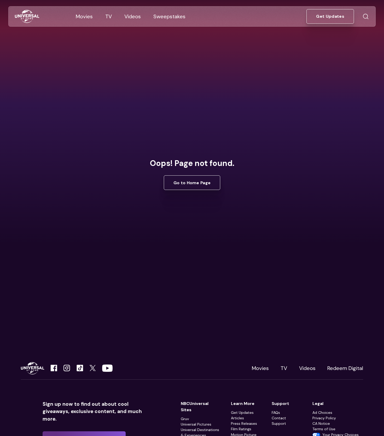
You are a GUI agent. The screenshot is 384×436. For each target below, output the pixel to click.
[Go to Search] (365, 16)
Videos (307, 368)
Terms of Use (323, 429)
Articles (237, 418)
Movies (260, 368)
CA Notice (321, 423)
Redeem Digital (345, 368)
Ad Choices (322, 412)
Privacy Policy (324, 418)
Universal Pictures (196, 424)
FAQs (276, 412)
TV (284, 368)
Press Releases (244, 423)
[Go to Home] (27, 16)
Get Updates (242, 412)
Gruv (185, 418)
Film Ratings (241, 429)
